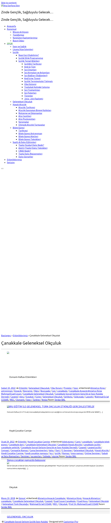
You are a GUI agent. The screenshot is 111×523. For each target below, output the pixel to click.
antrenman (7, 390)
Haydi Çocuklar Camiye (39, 441)
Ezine (38, 396)
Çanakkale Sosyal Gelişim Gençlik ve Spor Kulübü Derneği (49, 447)
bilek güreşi (68, 441)
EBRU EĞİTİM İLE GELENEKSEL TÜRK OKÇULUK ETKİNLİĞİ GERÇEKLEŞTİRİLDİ (50, 406)
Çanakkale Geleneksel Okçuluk (38, 393)
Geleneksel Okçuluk (22, 101)
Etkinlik (23, 388)
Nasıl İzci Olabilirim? (28, 55)
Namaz (66, 453)
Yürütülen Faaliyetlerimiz (25, 37)
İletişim (11, 162)
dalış (51, 450)
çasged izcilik (94, 447)
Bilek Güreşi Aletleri (28, 136)
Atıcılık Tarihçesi (26, 107)
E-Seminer (67, 450)
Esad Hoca (82, 501)
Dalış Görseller (25, 156)
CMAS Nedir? (24, 150)
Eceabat (30, 396)
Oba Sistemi (30, 84)
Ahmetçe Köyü (97, 388)
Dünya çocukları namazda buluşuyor (26, 460)
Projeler (68, 388)
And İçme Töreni (32, 78)
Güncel (22, 498)
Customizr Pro (71, 521)
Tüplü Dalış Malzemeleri (30, 153)
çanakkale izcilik (92, 444)
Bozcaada (45, 390)
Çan (54, 390)
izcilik (58, 453)
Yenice (44, 399)
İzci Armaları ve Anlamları (37, 72)
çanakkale (62, 390)
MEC (12, 399)
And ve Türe (30, 66)
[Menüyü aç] (2, 168)
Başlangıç (6, 335)
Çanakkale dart (16, 444)
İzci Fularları (30, 92)
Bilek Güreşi (18, 127)
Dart (57, 450)
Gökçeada (79, 396)
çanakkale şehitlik (10, 447)
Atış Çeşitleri (24, 116)
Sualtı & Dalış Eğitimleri (24, 142)
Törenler (28, 95)
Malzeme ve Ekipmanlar (30, 113)
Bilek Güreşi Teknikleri (29, 139)
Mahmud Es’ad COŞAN (41, 504)
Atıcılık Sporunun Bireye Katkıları (34, 110)
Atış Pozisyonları (26, 118)
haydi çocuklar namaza (36, 453)
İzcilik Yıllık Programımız (30, 58)
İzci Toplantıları (32, 89)
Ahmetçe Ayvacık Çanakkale (52, 498)
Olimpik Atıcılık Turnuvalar (31, 124)
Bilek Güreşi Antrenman (30, 133)
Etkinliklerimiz (14, 159)
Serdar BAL (60, 399)
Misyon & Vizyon (20, 31)
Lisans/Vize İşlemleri (23, 49)
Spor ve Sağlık (19, 46)
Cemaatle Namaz (19, 450)
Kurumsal (11, 29)
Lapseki (89, 396)
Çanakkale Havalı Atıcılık (70, 444)
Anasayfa (11, 26)
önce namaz (77, 453)
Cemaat (5, 450)
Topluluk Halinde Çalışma (37, 87)
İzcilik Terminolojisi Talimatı (38, 81)
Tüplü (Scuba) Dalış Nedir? (31, 145)
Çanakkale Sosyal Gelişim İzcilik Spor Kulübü (26, 521)
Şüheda (47, 456)
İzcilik (15, 52)
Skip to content (9, 2)
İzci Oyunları (30, 69)
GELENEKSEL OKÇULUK (20, 516)
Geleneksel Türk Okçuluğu (15, 504)
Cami (78, 441)
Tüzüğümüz (18, 34)
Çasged (14, 396)
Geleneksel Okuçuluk (39, 388)
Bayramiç (28, 390)
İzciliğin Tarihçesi (32, 63)
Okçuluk (63, 504)
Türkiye (36, 399)
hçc (51, 453)
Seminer (25, 456)
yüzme (55, 456)
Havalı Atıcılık (19, 104)
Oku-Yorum (56, 388)
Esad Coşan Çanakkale (65, 501)
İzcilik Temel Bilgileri (28, 60)
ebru (21, 396)
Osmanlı (20, 399)
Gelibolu (68, 396)
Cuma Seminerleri (39, 450)
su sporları (36, 456)
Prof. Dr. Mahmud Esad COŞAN (84, 504)
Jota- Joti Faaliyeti (33, 98)
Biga (36, 390)
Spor (75, 388)
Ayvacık (18, 390)
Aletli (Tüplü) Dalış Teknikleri (32, 147)
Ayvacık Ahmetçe (91, 498)
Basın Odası (18, 40)
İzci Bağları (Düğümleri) (35, 75)
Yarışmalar (23, 121)
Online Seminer (92, 453)
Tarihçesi (23, 130)
